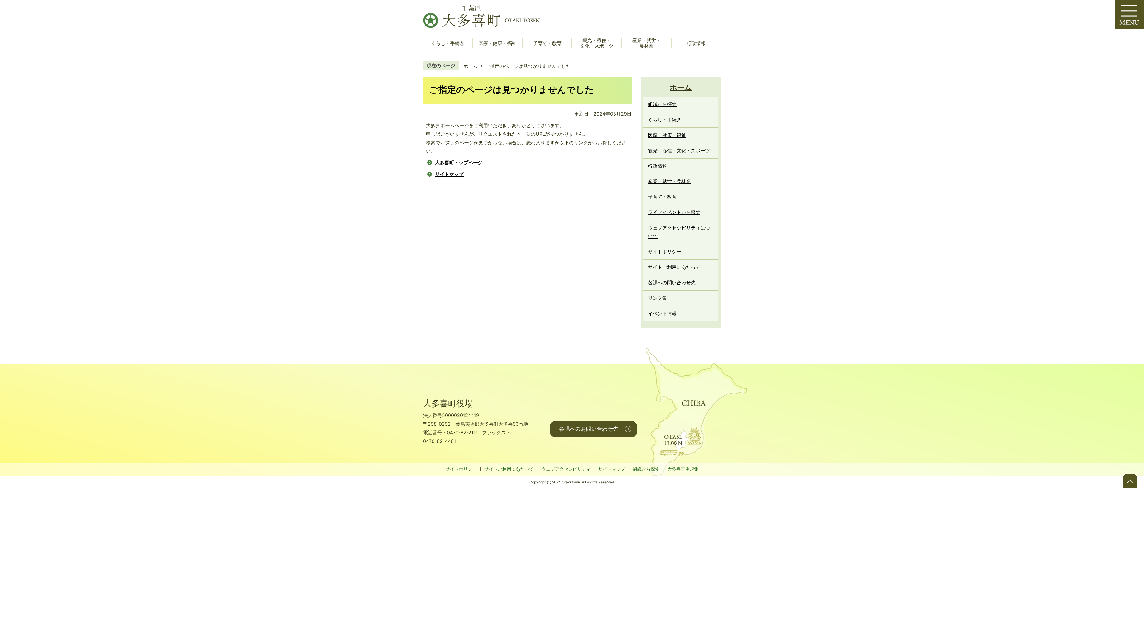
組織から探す (646, 469)
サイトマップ (449, 174)
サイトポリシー (461, 469)
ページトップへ (1130, 480)
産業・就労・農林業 (646, 43)
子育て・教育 (547, 43)
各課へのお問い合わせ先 (588, 429)
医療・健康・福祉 (497, 43)
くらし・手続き (447, 43)
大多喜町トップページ (459, 163)
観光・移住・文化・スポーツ (596, 43)
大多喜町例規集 (683, 469)
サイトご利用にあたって (509, 469)
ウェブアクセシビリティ (565, 469)
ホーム (470, 66)
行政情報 (696, 43)
